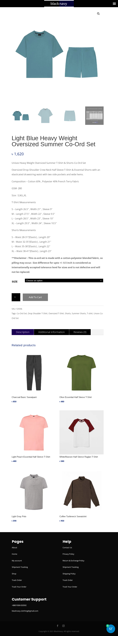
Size (15, 281)
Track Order (17, 580)
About (14, 547)
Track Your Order (19, 586)
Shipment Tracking (20, 567)
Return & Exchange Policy (73, 560)
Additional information (51, 332)
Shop (14, 573)
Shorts (68, 313)
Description (22, 332)
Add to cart (35, 297)
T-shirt (90, 313)
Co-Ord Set (22, 313)
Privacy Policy (68, 554)
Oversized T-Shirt (56, 313)
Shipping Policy (69, 573)
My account (17, 560)
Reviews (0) (80, 332)
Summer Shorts (79, 313)
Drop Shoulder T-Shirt (37, 313)
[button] (98, 13)
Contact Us (67, 547)
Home (14, 554)
